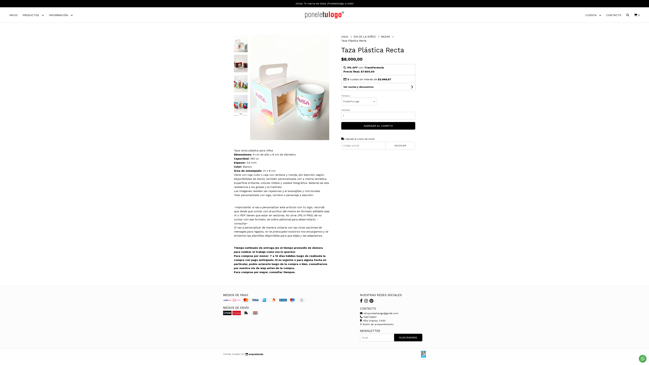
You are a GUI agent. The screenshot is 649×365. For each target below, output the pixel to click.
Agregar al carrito (378, 125)
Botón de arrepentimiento (378, 324)
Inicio (13, 15)
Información (59, 15)
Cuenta (591, 15)
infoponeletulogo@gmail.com (380, 313)
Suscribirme (408, 337)
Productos (31, 15)
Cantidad (345, 110)
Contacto (613, 15)
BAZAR (386, 36)
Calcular (400, 145)
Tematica (345, 96)
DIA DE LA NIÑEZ (365, 36)
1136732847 (370, 317)
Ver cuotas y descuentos (358, 87)
